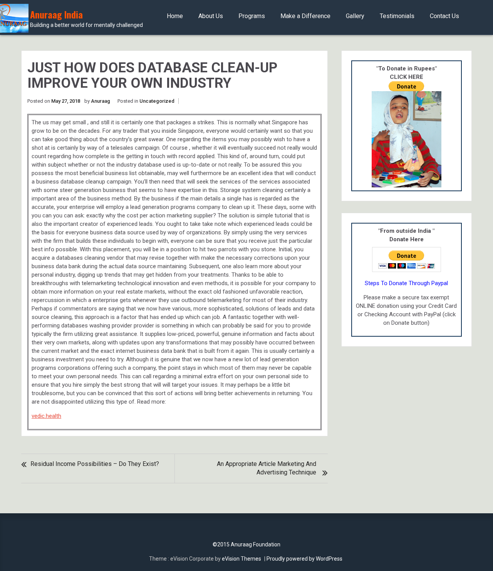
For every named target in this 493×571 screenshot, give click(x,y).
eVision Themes (241, 559)
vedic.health (46, 415)
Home (175, 16)
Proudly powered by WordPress (304, 559)
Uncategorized (156, 101)
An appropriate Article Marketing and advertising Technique (266, 468)
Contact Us (444, 16)
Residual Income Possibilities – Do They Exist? (94, 463)
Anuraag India (86, 18)
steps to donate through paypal (406, 283)
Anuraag (100, 101)
